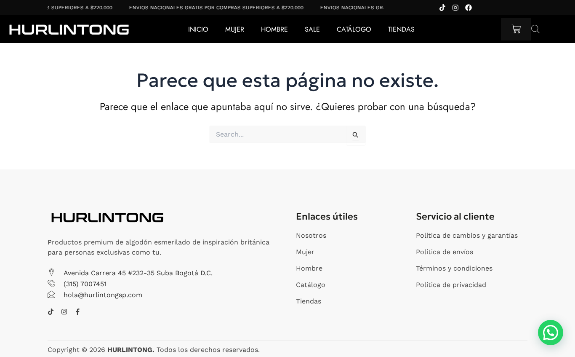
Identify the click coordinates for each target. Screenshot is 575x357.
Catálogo (354, 29)
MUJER (234, 29)
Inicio (198, 29)
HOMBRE (274, 29)
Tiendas (401, 29)
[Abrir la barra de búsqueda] (535, 29)
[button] (550, 332)
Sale (312, 29)
